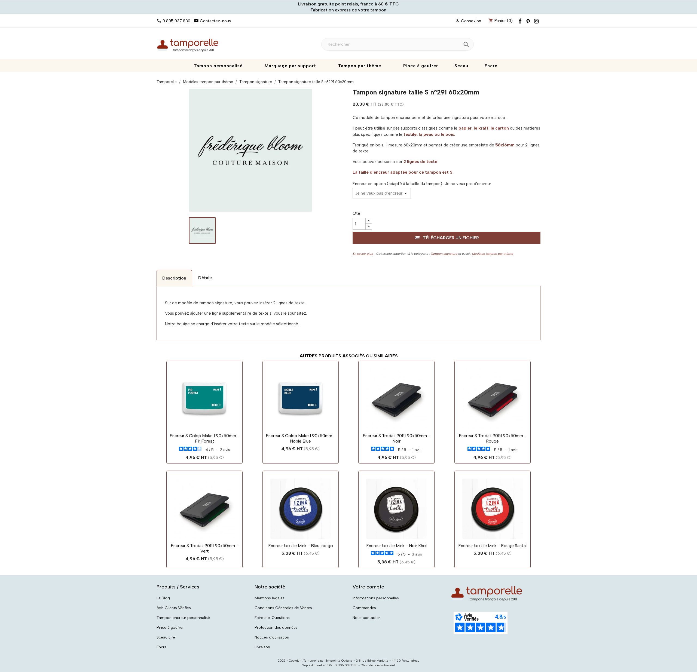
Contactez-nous (215, 21)
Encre (162, 647)
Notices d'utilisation (272, 637)
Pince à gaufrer (170, 627)
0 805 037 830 (176, 21)
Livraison (262, 647)
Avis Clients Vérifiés (174, 608)
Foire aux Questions (272, 617)
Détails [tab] (205, 277)
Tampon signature (444, 254)
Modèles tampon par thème (492, 254)
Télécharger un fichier (446, 237)
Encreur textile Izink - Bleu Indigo (300, 545)
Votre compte (368, 587)
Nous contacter (366, 617)
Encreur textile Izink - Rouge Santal (492, 545)
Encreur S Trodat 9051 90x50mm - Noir (396, 438)
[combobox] (397, 44)
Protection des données (276, 627)
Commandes (364, 608)
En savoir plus (363, 254)
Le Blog (163, 598)
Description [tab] (174, 278)
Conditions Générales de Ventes (283, 608)
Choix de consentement (378, 665)
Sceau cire (166, 637)
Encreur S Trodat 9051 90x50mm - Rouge (492, 438)
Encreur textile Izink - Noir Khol (396, 545)
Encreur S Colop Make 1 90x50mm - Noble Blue (300, 438)
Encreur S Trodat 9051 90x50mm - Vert (204, 548)
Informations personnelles (376, 598)
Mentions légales (270, 598)
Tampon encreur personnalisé (183, 617)
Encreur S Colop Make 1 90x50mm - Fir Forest (204, 438)
